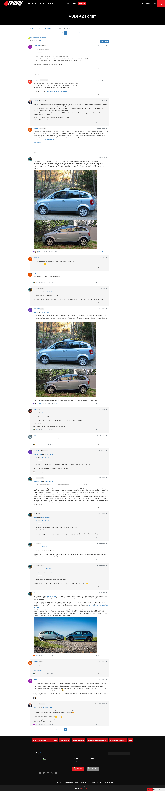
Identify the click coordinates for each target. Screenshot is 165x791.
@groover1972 (45, 450)
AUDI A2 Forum (50, 292)
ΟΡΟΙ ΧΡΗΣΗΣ (58, 782)
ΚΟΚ (130, 740)
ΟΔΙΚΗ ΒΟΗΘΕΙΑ (78, 740)
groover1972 (37, 308)
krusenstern (37, 45)
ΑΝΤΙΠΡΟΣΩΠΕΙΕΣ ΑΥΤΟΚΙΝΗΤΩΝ (45, 740)
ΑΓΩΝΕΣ (93, 753)
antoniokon (36, 257)
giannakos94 (37, 80)
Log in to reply (104, 41)
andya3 (35, 679)
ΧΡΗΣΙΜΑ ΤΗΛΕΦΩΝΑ (118, 740)
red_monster (37, 273)
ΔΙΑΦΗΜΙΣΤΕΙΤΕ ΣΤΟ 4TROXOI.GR (103, 782)
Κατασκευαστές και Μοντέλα (38, 37)
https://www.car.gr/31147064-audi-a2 (56, 91)
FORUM (76, 762)
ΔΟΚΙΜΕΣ (77, 756)
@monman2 (42, 128)
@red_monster (40, 288)
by (79, 788)
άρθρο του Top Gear (50, 596)
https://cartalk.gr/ (37, 142)
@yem (38, 513)
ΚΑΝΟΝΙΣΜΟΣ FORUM (72, 782)
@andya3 (42, 703)
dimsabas (36, 128)
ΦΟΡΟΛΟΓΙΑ (64, 740)
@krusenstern (45, 80)
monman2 (36, 100)
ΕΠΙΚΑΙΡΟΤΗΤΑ (79, 753)
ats (34, 157)
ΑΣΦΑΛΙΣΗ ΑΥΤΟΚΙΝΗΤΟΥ (97, 740)
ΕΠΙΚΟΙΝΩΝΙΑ (85, 782)
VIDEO (92, 759)
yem (35, 409)
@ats (43, 308)
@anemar (43, 45)
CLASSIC (93, 756)
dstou (35, 435)
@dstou (38, 543)
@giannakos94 (43, 100)
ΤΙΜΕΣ (76, 759)
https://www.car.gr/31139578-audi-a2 (44, 139)
